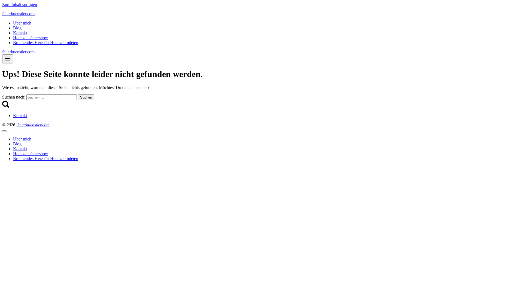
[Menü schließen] (4, 131)
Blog (17, 28)
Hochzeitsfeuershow (30, 37)
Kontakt (20, 32)
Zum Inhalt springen (19, 4)
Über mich (22, 23)
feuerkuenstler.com (33, 124)
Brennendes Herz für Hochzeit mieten (45, 42)
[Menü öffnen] (7, 58)
